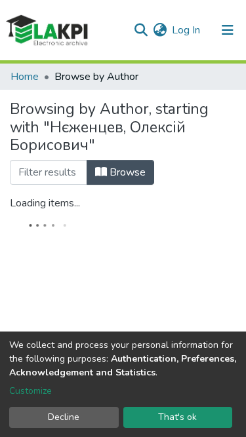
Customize (30, 391)
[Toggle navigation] (227, 30)
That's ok (177, 417)
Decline (63, 417)
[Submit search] (141, 30)
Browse (126, 172)
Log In (186, 30)
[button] (160, 30)
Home (24, 76)
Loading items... (45, 203)
